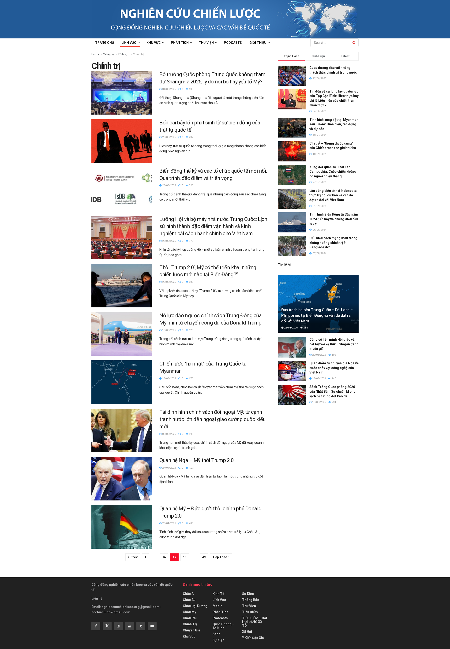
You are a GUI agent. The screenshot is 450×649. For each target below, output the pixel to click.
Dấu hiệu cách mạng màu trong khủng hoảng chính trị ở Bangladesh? (333, 242)
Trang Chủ (104, 43)
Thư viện (206, 43)
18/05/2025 (168, 330)
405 (190, 523)
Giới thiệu (257, 43)
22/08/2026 (290, 327)
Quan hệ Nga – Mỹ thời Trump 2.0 (196, 460)
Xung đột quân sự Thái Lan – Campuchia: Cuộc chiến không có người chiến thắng (332, 171)
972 (190, 240)
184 (305, 327)
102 (333, 354)
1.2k (191, 467)
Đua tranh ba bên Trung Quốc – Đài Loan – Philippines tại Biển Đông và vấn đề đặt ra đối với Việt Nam (316, 315)
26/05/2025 (168, 185)
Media (217, 606)
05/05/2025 (168, 434)
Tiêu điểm (250, 612)
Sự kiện (218, 640)
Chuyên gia (191, 630)
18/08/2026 (318, 378)
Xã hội (247, 632)
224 (333, 402)
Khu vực (153, 43)
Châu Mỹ (189, 612)
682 (190, 281)
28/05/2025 (168, 137)
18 (184, 557)
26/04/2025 (168, 523)
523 (190, 330)
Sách (216, 634)
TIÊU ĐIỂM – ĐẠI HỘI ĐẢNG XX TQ (254, 621)
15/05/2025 (168, 378)
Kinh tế (218, 594)
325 (190, 185)
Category (109, 54)
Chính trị (138, 54)
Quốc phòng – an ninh (223, 626)
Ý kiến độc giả (253, 638)
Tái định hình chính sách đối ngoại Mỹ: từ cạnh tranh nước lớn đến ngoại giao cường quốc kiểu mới (212, 419)
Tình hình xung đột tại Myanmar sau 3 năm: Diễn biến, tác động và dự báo (333, 124)
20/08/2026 (318, 354)
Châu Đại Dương (195, 606)
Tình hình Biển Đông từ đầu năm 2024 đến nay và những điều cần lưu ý (333, 219)
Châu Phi (190, 618)
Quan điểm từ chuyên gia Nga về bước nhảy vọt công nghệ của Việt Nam (334, 367)
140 (333, 378)
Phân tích (180, 43)
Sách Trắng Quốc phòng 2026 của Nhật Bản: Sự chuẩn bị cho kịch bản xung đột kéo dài (332, 391)
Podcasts (233, 43)
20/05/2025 (168, 281)
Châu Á (188, 594)
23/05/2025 (168, 240)
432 (190, 137)
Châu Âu (189, 600)
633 (190, 89)
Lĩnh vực (128, 43)
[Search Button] (354, 42)
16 (164, 557)
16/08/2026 (318, 402)
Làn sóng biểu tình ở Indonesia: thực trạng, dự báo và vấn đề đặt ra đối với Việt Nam (333, 195)
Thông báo (250, 600)
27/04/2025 (168, 467)
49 (204, 557)
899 (190, 434)
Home (95, 54)
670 (190, 378)
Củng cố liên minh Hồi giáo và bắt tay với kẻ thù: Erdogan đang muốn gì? (334, 344)
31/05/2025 (168, 89)
